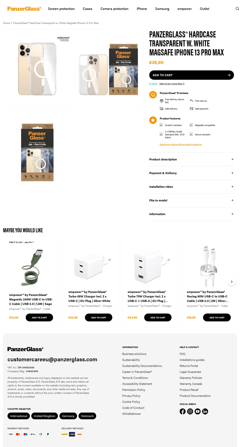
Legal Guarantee (190, 372)
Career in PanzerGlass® (137, 372)
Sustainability (131, 360)
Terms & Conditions (135, 377)
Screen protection (61, 8)
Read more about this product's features (181, 144)
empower (185, 8)
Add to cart (39, 317)
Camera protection (114, 8)
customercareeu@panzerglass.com (52, 359)
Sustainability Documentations (142, 366)
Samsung (162, 8)
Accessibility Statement (137, 383)
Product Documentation (195, 395)
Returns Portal (189, 366)
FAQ (182, 354)
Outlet (204, 8)
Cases (87, 8)
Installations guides (192, 360)
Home (6, 23)
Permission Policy (133, 389)
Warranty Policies (191, 377)
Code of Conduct (133, 407)
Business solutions (134, 354)
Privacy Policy (131, 395)
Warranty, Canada (191, 383)
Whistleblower (131, 413)
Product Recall (189, 389)
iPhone (142, 8)
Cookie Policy (131, 401)
